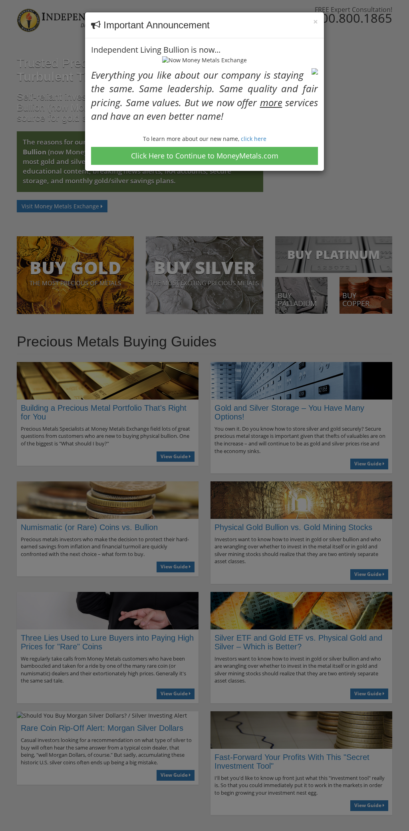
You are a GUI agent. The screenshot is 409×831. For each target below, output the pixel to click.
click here (253, 138)
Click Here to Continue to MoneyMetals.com (204, 155)
